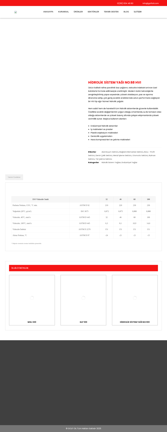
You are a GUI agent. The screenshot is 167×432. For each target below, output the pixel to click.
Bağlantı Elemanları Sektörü (131, 152)
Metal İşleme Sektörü (122, 155)
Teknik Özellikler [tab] (14, 177)
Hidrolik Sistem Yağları (111, 162)
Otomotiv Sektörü (140, 155)
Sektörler (93, 12)
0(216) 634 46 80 (125, 3)
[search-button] (150, 11)
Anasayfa (48, 12)
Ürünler (78, 12)
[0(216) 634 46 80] (114, 3)
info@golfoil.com (151, 3)
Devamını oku (33, 310)
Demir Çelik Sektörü (104, 155)
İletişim (138, 12)
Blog (126, 12)
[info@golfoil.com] (140, 3)
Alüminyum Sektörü (110, 152)
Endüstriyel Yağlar (129, 162)
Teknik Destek (111, 12)
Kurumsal (63, 12)
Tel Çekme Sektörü (104, 159)
